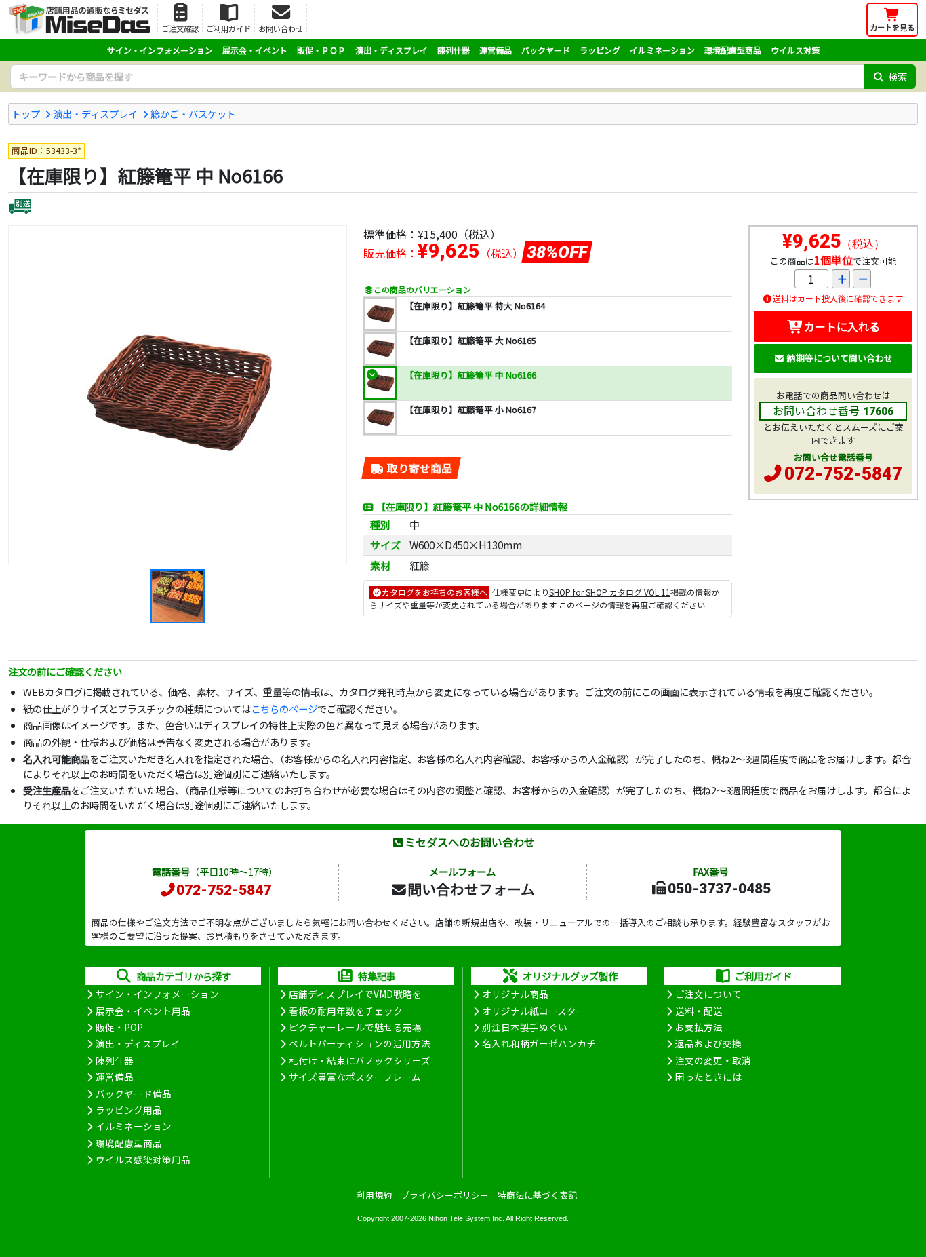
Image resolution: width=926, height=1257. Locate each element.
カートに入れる (842, 326)
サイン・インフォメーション (160, 50)
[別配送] (20, 208)
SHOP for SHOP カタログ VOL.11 (609, 592)
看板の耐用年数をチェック (346, 1011)
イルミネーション (662, 50)
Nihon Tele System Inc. (466, 1218)
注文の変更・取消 (713, 1060)
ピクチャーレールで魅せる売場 (355, 1027)
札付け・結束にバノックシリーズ (359, 1060)
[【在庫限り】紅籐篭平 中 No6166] (177, 395)
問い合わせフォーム (471, 888)
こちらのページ (284, 708)
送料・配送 (699, 1011)
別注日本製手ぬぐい (524, 1027)
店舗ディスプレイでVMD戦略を (355, 994)
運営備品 (495, 50)
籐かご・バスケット (193, 114)
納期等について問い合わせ (840, 357)
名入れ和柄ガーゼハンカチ (539, 1043)
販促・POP (119, 1027)
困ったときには (708, 1076)
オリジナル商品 (515, 994)
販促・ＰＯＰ (321, 50)
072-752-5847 (843, 473)
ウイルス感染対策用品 (143, 1159)
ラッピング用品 (129, 1110)
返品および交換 (708, 1043)
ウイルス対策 (795, 50)
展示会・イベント (254, 50)
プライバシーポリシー (445, 1194)
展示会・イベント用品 (143, 1011)
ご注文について (708, 994)
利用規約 (374, 1194)
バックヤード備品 (134, 1093)
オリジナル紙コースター (534, 1011)
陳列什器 (453, 50)
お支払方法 (699, 1027)
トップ (26, 114)
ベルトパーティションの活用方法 (359, 1043)
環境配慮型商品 (732, 50)
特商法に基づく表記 (537, 1194)
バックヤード (545, 50)
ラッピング (600, 50)
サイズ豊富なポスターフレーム (355, 1076)
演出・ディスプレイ (391, 50)
